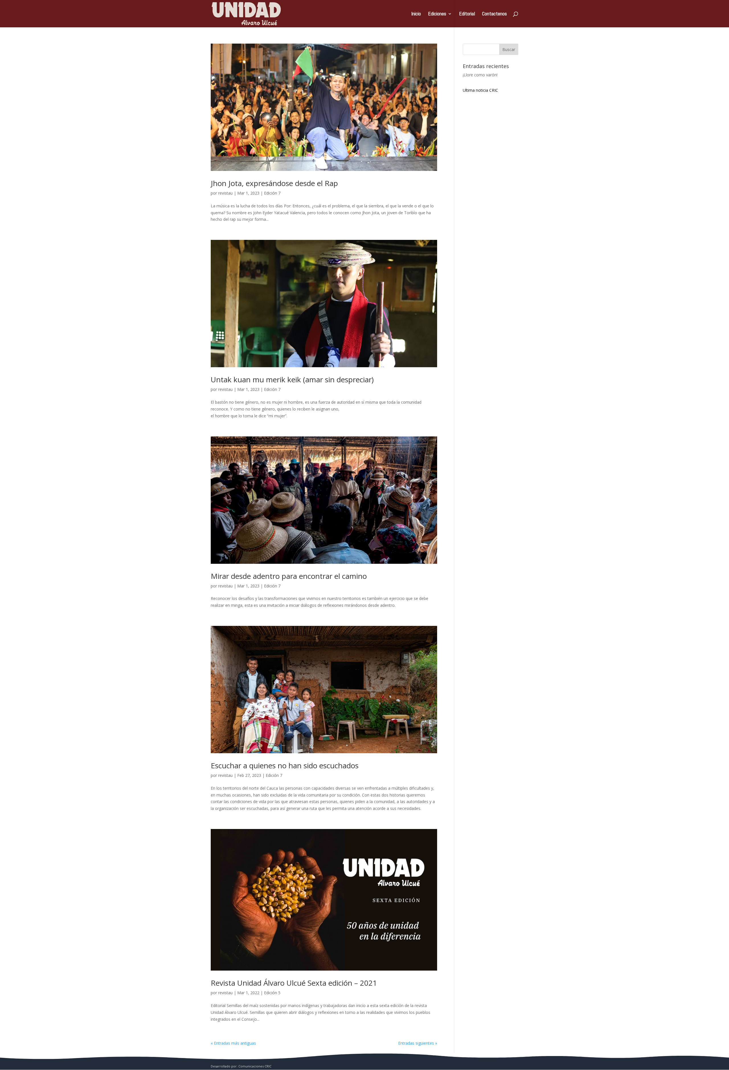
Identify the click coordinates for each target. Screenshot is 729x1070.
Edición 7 (272, 193)
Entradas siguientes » (417, 1043)
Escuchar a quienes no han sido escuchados (285, 765)
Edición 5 (272, 992)
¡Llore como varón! (480, 74)
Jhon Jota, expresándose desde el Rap (274, 183)
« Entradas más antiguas (233, 1043)
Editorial (467, 14)
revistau (225, 193)
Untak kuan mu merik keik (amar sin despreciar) (292, 379)
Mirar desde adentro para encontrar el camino (289, 576)
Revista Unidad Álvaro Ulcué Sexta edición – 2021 (294, 983)
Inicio (416, 14)
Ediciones (437, 14)
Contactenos (494, 14)
